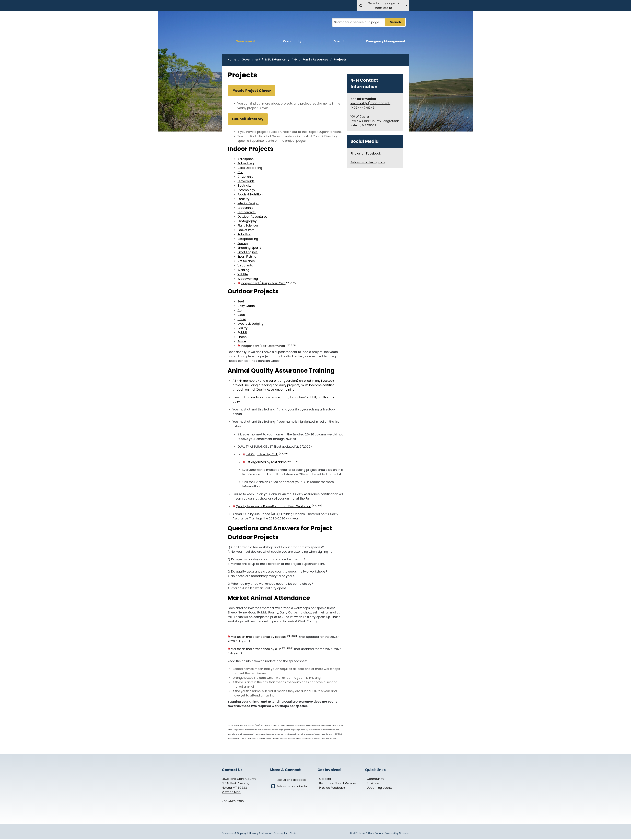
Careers (325, 779)
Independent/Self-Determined (268, 346)
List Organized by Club (267, 454)
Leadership (245, 208)
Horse (241, 319)
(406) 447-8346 (362, 108)
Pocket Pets (245, 230)
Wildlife (242, 274)
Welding (243, 270)
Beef (240, 301)
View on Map (231, 792)
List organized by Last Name (272, 462)
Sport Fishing (246, 256)
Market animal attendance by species (264, 637)
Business (373, 783)
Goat (241, 315)
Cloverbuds (245, 181)
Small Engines (247, 252)
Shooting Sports (249, 248)
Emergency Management (385, 41)
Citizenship (245, 177)
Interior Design (247, 203)
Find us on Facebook (366, 153)
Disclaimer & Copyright (235, 833)
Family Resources (316, 59)
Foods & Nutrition (250, 194)
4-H (295, 59)
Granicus (404, 833)
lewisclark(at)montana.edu (370, 103)
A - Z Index (291, 833)
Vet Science (246, 261)
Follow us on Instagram (368, 162)
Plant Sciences (248, 225)
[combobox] (383, 5)
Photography (247, 221)
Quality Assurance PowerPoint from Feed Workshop (279, 506)
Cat (240, 172)
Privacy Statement (261, 833)
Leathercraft (246, 212)
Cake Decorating (249, 168)
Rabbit (242, 332)
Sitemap (278, 833)
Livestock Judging (250, 324)
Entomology (246, 190)
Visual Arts (245, 265)
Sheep (242, 337)
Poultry (242, 328)
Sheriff (339, 41)
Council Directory (248, 119)
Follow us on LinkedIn (292, 786)
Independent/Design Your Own (268, 283)
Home (232, 59)
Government (251, 59)
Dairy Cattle (246, 306)
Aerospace (245, 159)
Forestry (243, 199)
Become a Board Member (338, 783)
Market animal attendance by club (262, 649)
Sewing (242, 243)
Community (292, 41)
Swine (241, 341)
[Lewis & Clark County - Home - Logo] (253, 24)
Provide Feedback (332, 788)
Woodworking (247, 279)
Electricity (244, 185)
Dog (240, 310)
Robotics (243, 234)
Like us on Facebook (291, 780)
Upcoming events (380, 788)
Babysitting (245, 163)
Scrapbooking (247, 239)
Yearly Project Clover (251, 90)
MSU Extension (276, 59)
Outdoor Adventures (252, 217)
